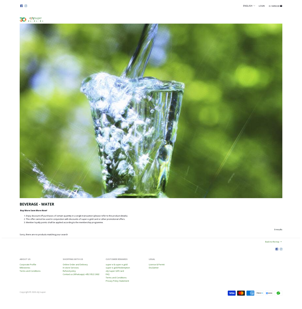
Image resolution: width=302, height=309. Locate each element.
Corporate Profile (28, 264)
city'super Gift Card (115, 271)
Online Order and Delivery (75, 264)
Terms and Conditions (30, 271)
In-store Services (71, 267)
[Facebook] (21, 6)
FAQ (107, 274)
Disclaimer (154, 267)
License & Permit (157, 264)
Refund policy (69, 271)
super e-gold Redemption (118, 267)
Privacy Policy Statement (117, 280)
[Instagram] (26, 6)
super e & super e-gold (117, 264)
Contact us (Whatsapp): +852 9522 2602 (81, 274)
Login (262, 5)
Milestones (25, 267)
